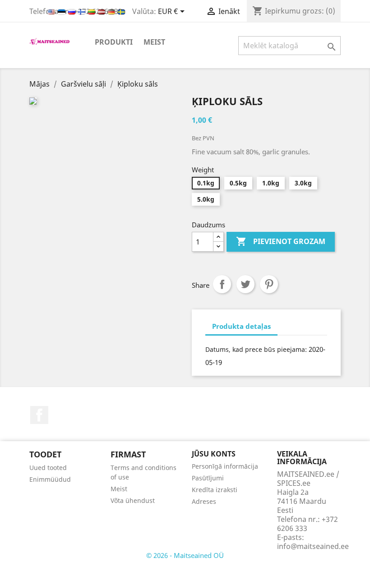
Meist (154, 42)
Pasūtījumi (208, 478)
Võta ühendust (133, 500)
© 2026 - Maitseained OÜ (185, 555)
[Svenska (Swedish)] (121, 11)
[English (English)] (52, 11)
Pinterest (269, 284)
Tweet (245, 284)
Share (222, 284)
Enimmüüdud (50, 479)
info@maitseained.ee (313, 546)
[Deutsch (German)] (112, 11)
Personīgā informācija (225, 466)
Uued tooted (48, 467)
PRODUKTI (114, 42)
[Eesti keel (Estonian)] (62, 11)
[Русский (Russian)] (73, 11)
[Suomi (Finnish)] (83, 11)
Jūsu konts (214, 454)
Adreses (204, 501)
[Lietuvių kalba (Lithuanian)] (92, 11)
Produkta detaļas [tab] (241, 326)
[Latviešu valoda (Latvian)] (102, 11)
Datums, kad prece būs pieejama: (256, 349)
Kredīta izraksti (214, 489)
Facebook (39, 415)
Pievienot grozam (280, 241)
